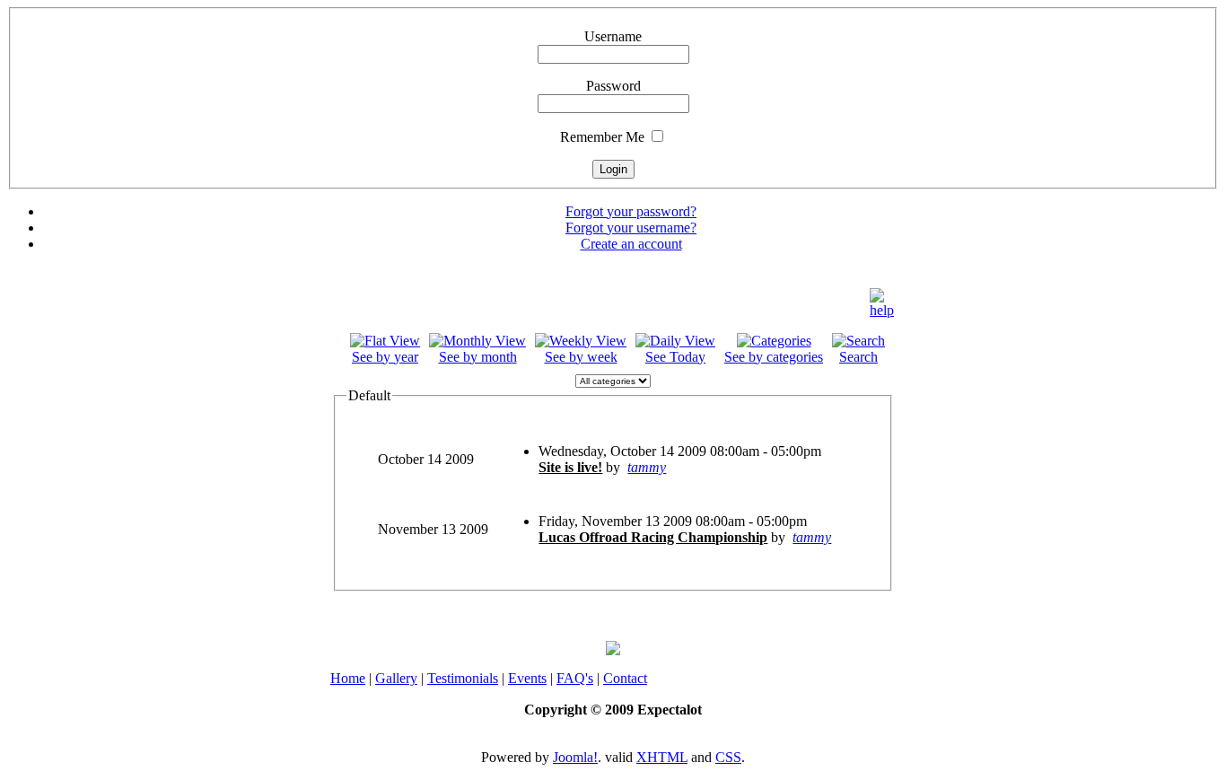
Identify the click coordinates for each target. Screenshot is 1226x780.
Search (858, 356)
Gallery (396, 678)
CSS (728, 757)
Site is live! (570, 467)
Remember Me (602, 137)
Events (527, 678)
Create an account (631, 243)
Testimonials (462, 678)
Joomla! (575, 757)
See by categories (773, 356)
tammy (646, 467)
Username (613, 36)
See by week (581, 356)
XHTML (661, 757)
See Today (675, 356)
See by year (385, 356)
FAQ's (574, 678)
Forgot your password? (630, 211)
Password (613, 85)
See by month (478, 356)
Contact (625, 678)
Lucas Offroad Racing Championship (653, 537)
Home (347, 678)
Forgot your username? (630, 227)
